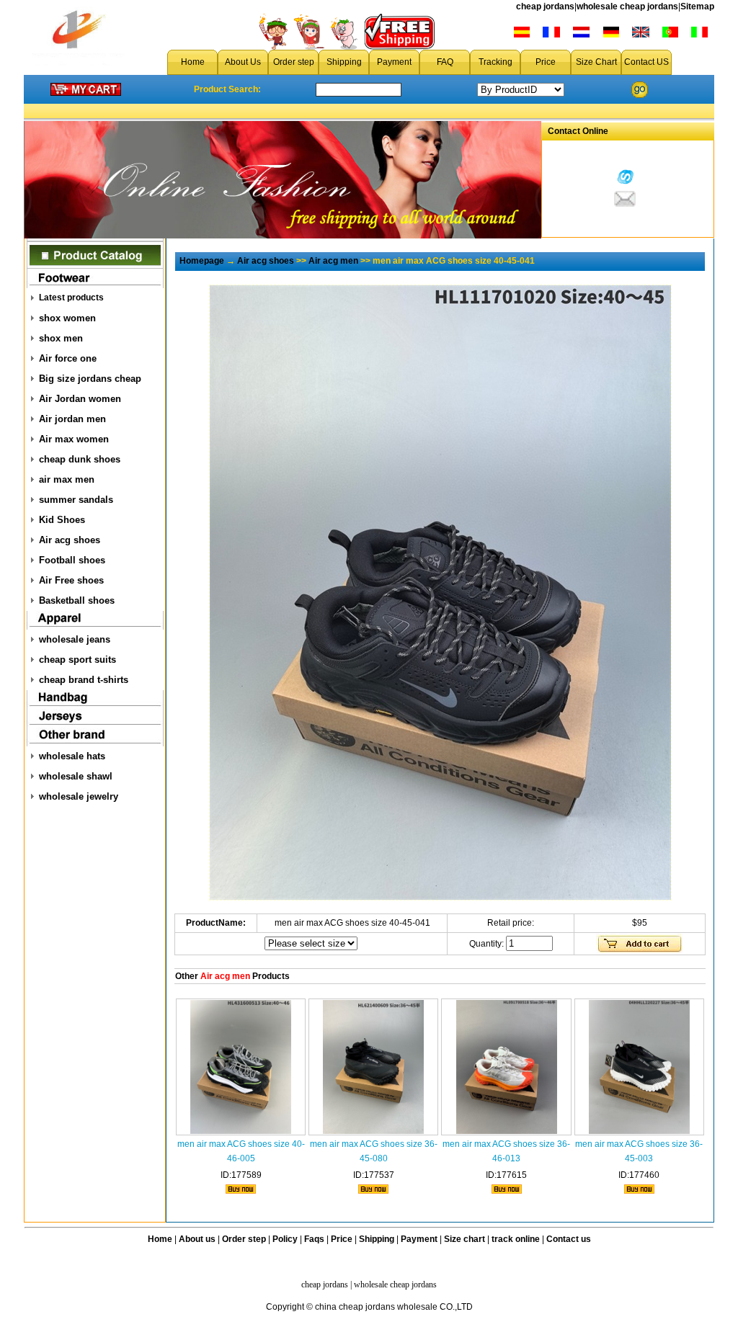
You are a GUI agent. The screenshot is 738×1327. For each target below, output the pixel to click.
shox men (61, 338)
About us (197, 1239)
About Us (243, 62)
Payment (394, 62)
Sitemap (697, 6)
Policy (285, 1239)
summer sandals (76, 499)
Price (545, 62)
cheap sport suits (77, 659)
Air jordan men (72, 419)
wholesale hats (72, 756)
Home (193, 62)
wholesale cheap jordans (627, 6)
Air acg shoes (69, 540)
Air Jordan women (80, 398)
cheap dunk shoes (79, 459)
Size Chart (596, 62)
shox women (67, 318)
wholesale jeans (74, 639)
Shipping (344, 62)
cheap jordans (545, 6)
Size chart (464, 1239)
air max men (66, 479)
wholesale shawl (75, 776)
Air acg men (333, 261)
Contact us (568, 1239)
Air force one (68, 358)
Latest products (71, 297)
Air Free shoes (71, 580)
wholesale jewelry (78, 796)
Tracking (495, 62)
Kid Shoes (62, 519)
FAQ (445, 62)
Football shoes (72, 560)
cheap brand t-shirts (83, 679)
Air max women (74, 439)
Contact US (646, 62)
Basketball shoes (77, 600)
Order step (293, 62)
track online (516, 1239)
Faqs (314, 1239)
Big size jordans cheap (90, 378)
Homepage (201, 261)
